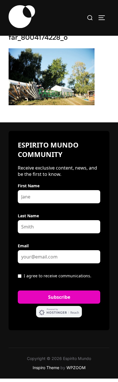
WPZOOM (76, 367)
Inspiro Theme (46, 367)
